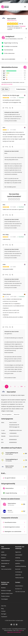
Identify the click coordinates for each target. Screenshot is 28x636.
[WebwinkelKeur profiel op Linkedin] (16, 624)
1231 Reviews (11, 505)
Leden (2, 552)
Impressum (4, 616)
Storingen (3, 614)
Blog (2, 608)
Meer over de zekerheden (8, 59)
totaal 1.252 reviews (13, 26)
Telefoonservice (19, 577)
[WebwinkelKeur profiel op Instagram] (14, 624)
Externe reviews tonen (7, 593)
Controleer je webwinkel (18, 573)
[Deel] (12, 108)
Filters (6, 89)
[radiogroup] (13, 24)
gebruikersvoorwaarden (6, 84)
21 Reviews (10, 512)
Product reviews (5, 596)
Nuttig (6, 108)
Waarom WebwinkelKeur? (5, 559)
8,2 (24, 511)
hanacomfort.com (12, 20)
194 (21, 386)
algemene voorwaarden (14, 632)
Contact (3, 611)
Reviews (3, 587)
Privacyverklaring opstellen (19, 562)
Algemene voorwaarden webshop (18, 554)
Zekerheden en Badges (5, 565)
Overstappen (4, 599)
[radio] (8, 24)
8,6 (21, 24)
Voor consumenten (6, 569)
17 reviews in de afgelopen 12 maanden (14, 28)
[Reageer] (10, 108)
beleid (20, 630)
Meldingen (4, 555)
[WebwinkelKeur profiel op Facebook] (11, 624)
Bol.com (10, 510)
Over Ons (3, 606)
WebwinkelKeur (12, 503)
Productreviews (21, 89)
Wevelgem (15, 427)
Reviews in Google (6, 590)
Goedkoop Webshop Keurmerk (20, 568)
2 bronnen (23, 26)
